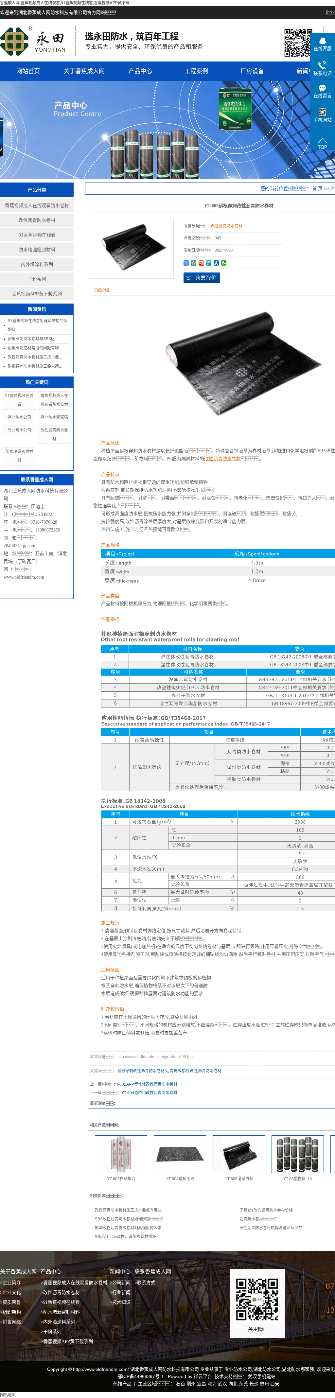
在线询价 (202, 277)
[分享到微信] (224, 263)
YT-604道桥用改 (180, 1179)
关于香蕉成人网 (84, 71)
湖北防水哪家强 (54, 417)
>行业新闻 (120, 1292)
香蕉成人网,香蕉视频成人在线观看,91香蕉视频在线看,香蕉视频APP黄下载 (65, 3)
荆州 (191, 1383)
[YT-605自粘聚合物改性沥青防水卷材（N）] (121, 1154)
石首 (180, 1383)
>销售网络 (10, 1321)
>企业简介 (10, 1282)
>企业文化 (10, 1292)
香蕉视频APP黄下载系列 (37, 293)
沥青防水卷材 (177, 1071)
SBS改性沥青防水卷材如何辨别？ (130, 1219)
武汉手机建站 (261, 1376)
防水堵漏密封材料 (37, 249)
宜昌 (201, 1383)
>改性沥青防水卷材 (60, 1292)
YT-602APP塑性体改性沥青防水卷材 (145, 1084)
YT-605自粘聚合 (121, 1179)
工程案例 (196, 71)
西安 (274, 1383)
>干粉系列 (51, 1331)
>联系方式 (144, 1282)
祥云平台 (203, 1376)
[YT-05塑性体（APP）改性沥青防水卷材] (298, 1154)
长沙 (253, 1383)
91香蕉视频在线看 (37, 234)
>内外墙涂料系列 (58, 1321)
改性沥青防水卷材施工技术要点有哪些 (128, 1210)
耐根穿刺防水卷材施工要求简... (35, 366)
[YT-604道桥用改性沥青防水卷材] (180, 1154)
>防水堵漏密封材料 (60, 1312)
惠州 (264, 1383)
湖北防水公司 (19, 417)
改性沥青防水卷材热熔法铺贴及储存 (270, 1228)
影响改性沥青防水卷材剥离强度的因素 (128, 1228)
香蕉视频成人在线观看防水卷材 (37, 205)
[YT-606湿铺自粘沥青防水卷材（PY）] (239, 1154)
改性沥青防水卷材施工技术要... (35, 357)
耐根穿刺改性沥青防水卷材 (141, 1071)
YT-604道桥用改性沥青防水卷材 (149, 1093)
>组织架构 (10, 1312)
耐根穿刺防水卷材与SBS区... (33, 339)
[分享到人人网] (216, 263)
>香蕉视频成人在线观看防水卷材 (74, 1282)
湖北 (233, 1383)
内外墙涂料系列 (37, 264)
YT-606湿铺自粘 (239, 1179)
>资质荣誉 (10, 1302)
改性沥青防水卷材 (37, 220)
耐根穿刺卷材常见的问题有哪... (35, 348)
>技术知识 (120, 1302)
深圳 (212, 1383)
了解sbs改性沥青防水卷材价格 (266, 1210)
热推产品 (122, 1383)
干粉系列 (37, 279)
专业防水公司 (19, 430)
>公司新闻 (120, 1282)
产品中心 (140, 71)
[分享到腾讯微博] (209, 263)
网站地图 (8, 1395)
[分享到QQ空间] (194, 263)
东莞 (243, 1383)
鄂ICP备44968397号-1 (140, 1376)
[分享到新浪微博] (201, 263)
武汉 (222, 1383)
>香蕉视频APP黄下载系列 (67, 1341)
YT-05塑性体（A (297, 1179)
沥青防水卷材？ (259, 1219)
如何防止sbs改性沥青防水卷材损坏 (125, 1236)
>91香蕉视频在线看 (60, 1302)
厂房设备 (252, 71)
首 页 (317, 188)
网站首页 (28, 71)
